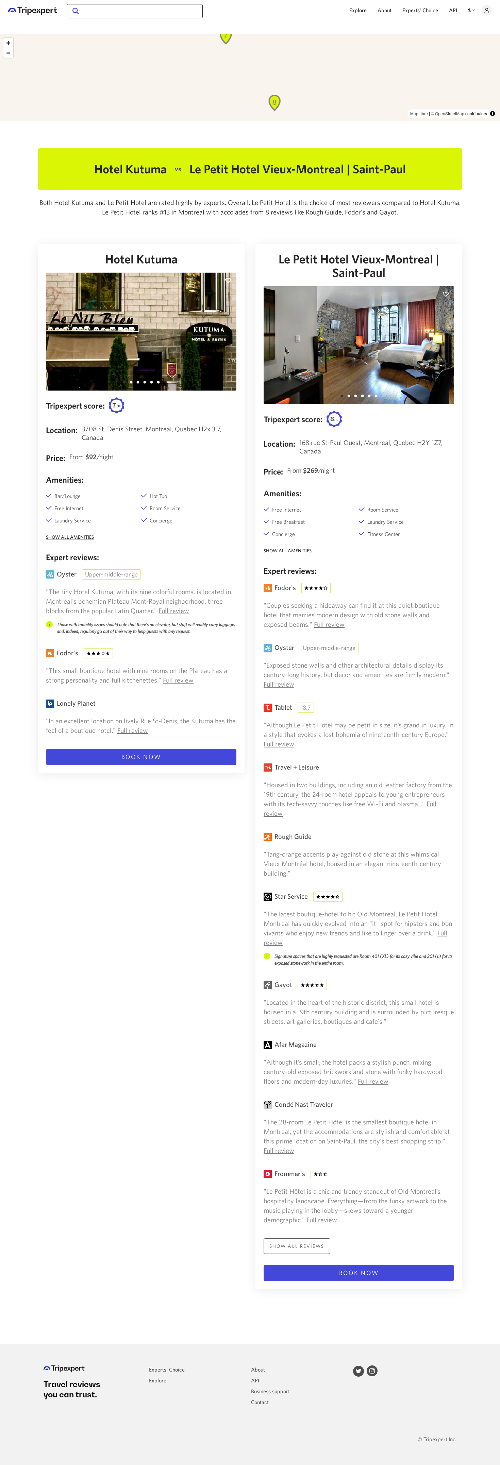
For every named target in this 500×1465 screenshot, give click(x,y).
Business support (270, 1391)
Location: (62, 430)
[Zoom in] (8, 43)
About (384, 10)
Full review (174, 611)
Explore (358, 10)
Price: (55, 458)
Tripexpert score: (75, 405)
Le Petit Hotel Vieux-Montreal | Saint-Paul (359, 265)
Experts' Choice (420, 10)
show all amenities (70, 537)
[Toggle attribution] (492, 113)
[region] (250, 77)
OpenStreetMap (449, 113)
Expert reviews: (72, 557)
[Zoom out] (8, 53)
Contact (260, 1402)
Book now (141, 756)
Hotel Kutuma (141, 259)
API (453, 10)
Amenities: (65, 479)
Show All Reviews (296, 1246)
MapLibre (419, 113)
